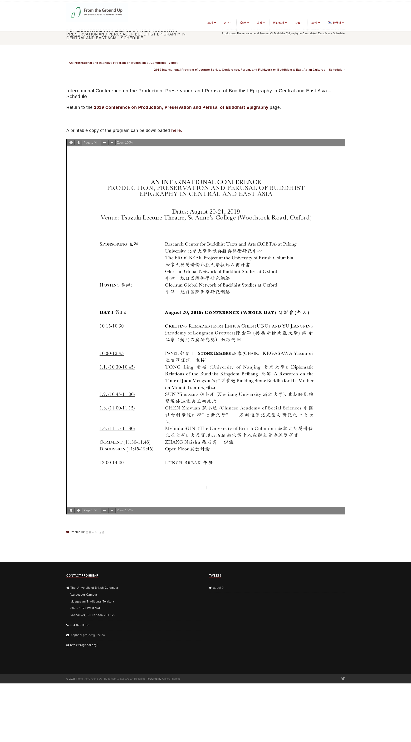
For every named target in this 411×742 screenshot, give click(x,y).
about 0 (218, 587)
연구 (226, 22)
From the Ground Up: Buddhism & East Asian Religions (111, 678)
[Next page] (78, 142)
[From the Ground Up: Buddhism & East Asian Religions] (97, 16)
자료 (297, 22)
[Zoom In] (112, 142)
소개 (210, 22)
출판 (243, 22)
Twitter (343, 678)
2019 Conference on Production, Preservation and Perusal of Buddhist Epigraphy (181, 107)
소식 (314, 22)
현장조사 (278, 22)
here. (176, 130)
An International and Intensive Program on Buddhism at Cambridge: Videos (124, 63)
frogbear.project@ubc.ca (88, 635)
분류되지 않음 (95, 532)
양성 (259, 22)
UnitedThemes (171, 678)
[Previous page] (71, 142)
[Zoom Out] (104, 142)
